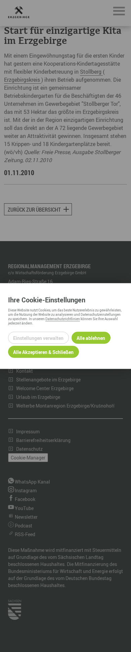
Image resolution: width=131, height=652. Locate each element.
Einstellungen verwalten (38, 338)
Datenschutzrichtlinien (62, 318)
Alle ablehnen (91, 338)
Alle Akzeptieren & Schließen (43, 352)
